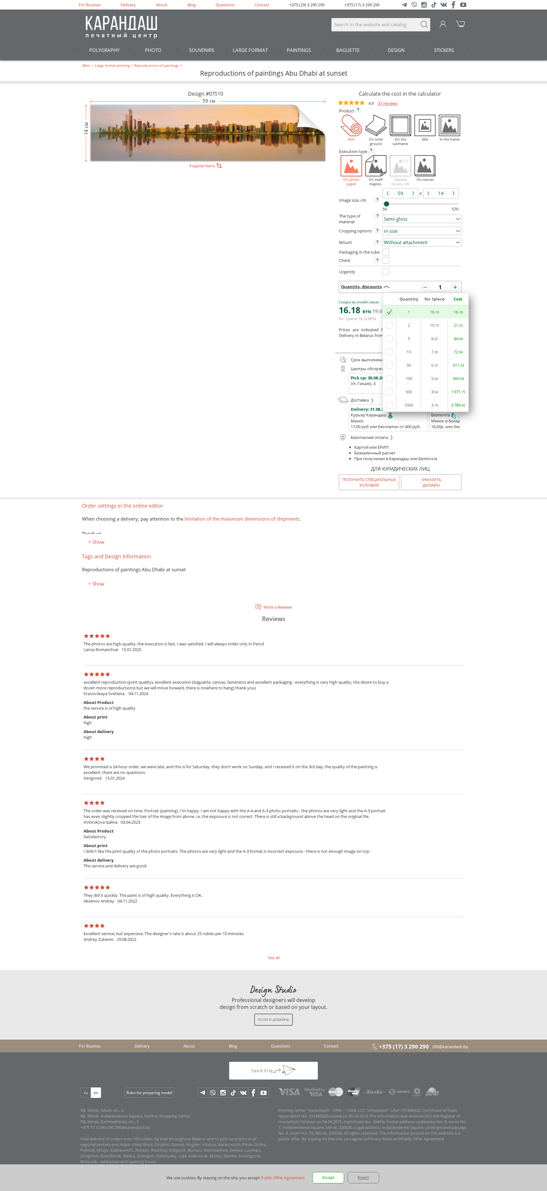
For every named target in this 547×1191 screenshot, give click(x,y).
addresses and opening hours (128, 1161)
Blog (191, 5)
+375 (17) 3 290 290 (362, 5)
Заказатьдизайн (431, 482)
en (96, 1092)
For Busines (90, 5)
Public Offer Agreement (422, 1139)
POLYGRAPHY (104, 50)
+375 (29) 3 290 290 (306, 5)
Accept (328, 1177)
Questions (225, 5)
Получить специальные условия (369, 482)
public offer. (289, 1139)
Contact (262, 5)
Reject (363, 1177)
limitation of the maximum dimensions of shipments (241, 519)
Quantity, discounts (361, 286)
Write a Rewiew (277, 607)
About (161, 5)
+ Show (96, 542)
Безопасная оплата (370, 437)
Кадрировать (202, 165)
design (396, 50)
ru (86, 1092)
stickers (444, 50)
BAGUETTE (348, 50)
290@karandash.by (450, 1046)
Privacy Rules (380, 1139)
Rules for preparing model (149, 1092)
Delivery (128, 5)
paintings (299, 50)
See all (274, 957)
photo (153, 50)
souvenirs (201, 50)
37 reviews (388, 103)
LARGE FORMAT (250, 50)
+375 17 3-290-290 (97, 1127)
